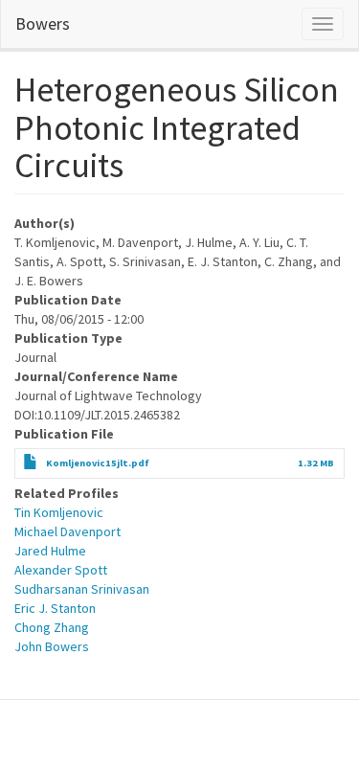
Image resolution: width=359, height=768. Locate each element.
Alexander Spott (60, 569)
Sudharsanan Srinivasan (81, 589)
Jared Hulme (50, 550)
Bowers (42, 23)
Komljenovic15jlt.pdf (97, 463)
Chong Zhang (51, 627)
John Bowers (51, 646)
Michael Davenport (67, 531)
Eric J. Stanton (55, 608)
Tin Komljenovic (58, 512)
